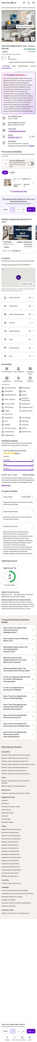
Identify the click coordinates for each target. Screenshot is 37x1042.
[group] (18, 233)
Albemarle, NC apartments (11, 854)
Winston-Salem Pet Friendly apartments (15, 773)
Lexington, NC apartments (11, 863)
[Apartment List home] (9, 3)
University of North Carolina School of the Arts (17, 893)
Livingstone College (8, 900)
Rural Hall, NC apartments (10, 832)
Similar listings (23, 66)
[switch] (18, 164)
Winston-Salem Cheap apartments (14, 786)
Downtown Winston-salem (11, 806)
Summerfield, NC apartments (12, 870)
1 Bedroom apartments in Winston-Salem (16, 793)
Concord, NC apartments (10, 873)
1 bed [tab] (5, 172)
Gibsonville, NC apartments (11, 867)
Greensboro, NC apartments (11, 857)
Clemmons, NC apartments (11, 835)
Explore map (27, 284)
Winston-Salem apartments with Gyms (15, 758)
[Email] (24, 3)
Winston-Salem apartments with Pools (15, 761)
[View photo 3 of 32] (27, 36)
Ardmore (5, 800)
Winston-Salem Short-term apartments (15, 913)
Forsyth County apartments (11, 883)
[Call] (29, 3)
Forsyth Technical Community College (15, 890)
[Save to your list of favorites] (32, 13)
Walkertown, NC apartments (11, 829)
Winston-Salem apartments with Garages (16, 755)
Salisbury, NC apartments (10, 860)
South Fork (5, 803)
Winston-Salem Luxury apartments (14, 770)
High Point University (9, 906)
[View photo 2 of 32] (10, 36)
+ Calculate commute (17, 131)
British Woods (6, 810)
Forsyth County (22, 7)
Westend (5, 816)
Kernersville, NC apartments (11, 839)
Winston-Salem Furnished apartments (15, 767)
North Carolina (11, 7)
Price (14, 66)
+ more (31, 146)
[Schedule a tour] (33, 3)
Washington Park (7, 813)
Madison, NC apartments (10, 842)
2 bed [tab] (12, 172)
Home (3, 7)
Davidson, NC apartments (10, 851)
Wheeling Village (7, 822)
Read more (6, 485)
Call (33, 136)
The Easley (7, 242)
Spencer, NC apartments (10, 848)
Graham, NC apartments (10, 845)
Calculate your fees (19, 191)
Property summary (16, 75)
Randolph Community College (12, 896)
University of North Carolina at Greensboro (16, 903)
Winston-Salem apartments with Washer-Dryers (18, 764)
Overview (6, 66)
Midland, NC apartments (10, 876)
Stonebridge (6, 819)
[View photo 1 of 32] (18, 20)
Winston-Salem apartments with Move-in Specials (16, 782)
